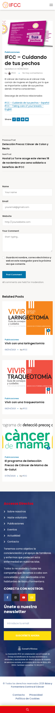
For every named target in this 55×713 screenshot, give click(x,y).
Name (5, 186)
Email (5, 201)
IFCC (13, 73)
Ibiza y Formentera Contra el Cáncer (31, 685)
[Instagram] (15, 597)
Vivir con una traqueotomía (24, 402)
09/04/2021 (10, 349)
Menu (51, 5)
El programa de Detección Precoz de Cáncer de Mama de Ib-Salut (26, 465)
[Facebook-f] (7, 597)
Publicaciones (12, 52)
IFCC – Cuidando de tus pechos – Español (27, 102)
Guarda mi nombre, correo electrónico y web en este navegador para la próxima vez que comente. (28, 261)
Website (7, 216)
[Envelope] (31, 597)
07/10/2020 (10, 475)
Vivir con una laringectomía (24, 343)
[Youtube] (23, 597)
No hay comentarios (32, 73)
